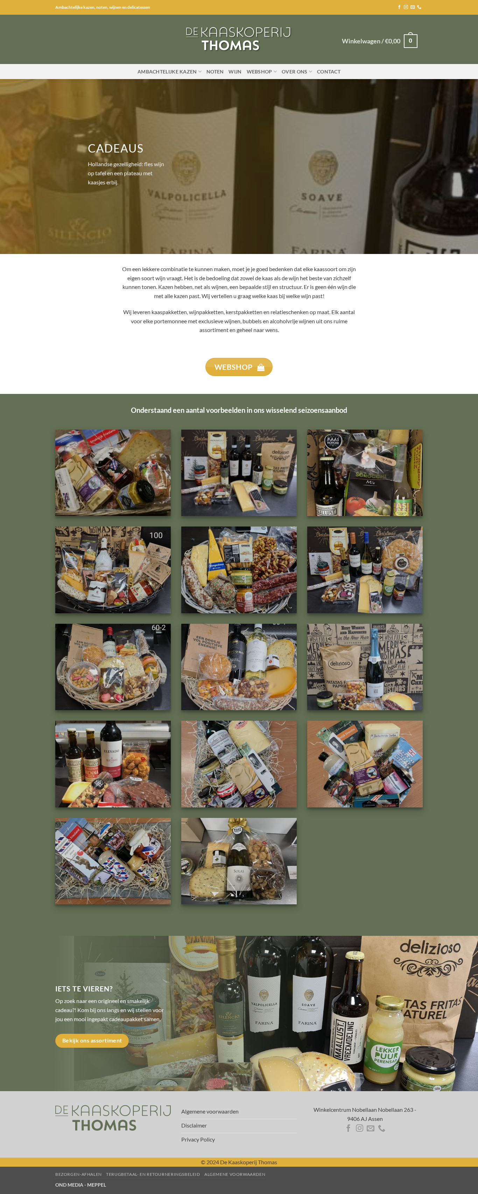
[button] (380, 41)
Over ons (294, 72)
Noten (215, 72)
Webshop (259, 72)
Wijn (235, 72)
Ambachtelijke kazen (167, 72)
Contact (328, 72)
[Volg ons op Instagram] (406, 7)
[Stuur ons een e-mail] (412, 7)
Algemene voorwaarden (234, 1174)
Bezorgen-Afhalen (78, 1174)
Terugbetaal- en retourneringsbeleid (153, 1174)
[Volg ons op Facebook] (399, 7)
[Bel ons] (419, 7)
